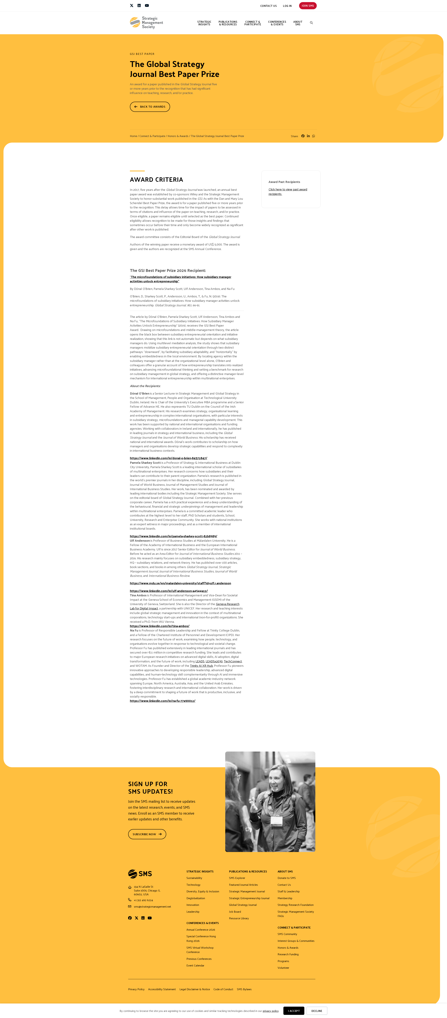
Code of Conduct (223, 989)
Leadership (192, 911)
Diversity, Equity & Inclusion (202, 891)
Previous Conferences (199, 958)
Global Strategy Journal (243, 905)
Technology (193, 884)
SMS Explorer (237, 878)
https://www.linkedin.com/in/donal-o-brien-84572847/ (168, 458)
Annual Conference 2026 (200, 929)
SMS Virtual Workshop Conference (200, 950)
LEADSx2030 (214, 661)
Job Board (235, 911)
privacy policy (271, 1010)
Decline (317, 1010)
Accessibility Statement (162, 989)
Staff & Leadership (289, 891)
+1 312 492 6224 (143, 900)
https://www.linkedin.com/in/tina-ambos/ (159, 626)
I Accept (294, 1010)
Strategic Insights (204, 23)
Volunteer (283, 967)
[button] (311, 22)
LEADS (200, 661)
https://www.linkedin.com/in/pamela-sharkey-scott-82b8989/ (173, 536)
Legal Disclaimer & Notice (194, 989)
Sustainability (194, 878)
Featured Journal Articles (243, 884)
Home (133, 135)
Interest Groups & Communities (296, 940)
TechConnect (233, 661)
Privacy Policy (136, 989)
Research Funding (288, 954)
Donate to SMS (287, 878)
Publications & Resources (228, 23)
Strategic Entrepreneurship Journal (249, 898)
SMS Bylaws (244, 989)
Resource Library (239, 918)
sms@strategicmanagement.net (152, 906)
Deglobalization (195, 898)
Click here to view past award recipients (288, 191)
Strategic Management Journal (247, 891)
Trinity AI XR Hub (201, 665)
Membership (285, 898)
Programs (283, 961)
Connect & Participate (252, 23)
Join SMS (308, 5)
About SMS (297, 23)
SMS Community (287, 934)
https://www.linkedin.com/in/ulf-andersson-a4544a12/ (169, 591)
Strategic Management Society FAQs (296, 914)
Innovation (192, 905)
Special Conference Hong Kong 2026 (201, 938)
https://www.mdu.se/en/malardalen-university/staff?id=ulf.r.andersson (180, 583)
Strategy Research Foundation (296, 905)
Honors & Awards (178, 135)
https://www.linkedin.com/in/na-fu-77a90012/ (162, 700)
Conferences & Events (277, 23)
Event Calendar (195, 965)
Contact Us (268, 5)
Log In (287, 5)
